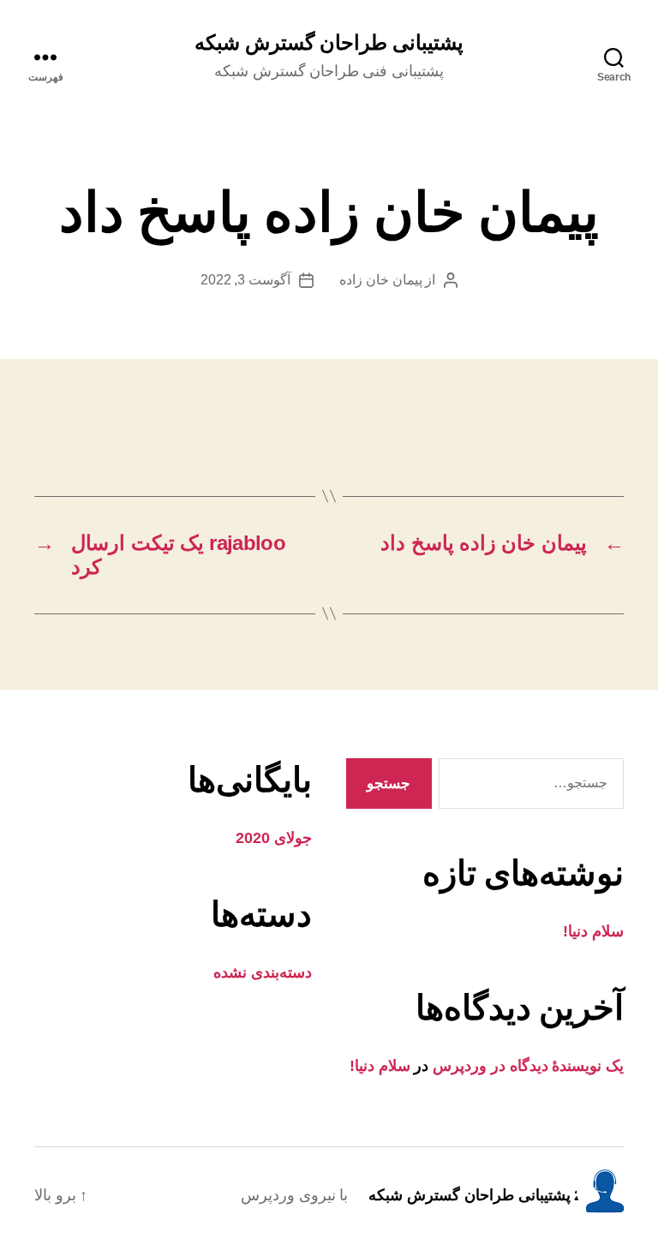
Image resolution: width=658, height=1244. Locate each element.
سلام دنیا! (593, 931)
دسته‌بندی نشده (262, 972)
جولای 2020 (274, 837)
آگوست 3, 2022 (245, 279)
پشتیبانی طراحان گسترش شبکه (329, 43)
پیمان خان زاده (380, 279)
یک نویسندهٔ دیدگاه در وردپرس (528, 1065)
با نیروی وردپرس (294, 1195)
